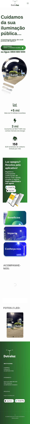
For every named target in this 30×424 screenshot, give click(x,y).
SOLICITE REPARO (8, 46)
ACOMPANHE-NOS (9, 371)
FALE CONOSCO (8, 383)
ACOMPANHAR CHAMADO (10, 385)
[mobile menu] (27, 3)
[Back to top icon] (15, 415)
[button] (5, 325)
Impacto (12, 233)
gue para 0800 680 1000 (10, 381)
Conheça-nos (13, 248)
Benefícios (14, 217)
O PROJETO (7, 369)
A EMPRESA (7, 368)
